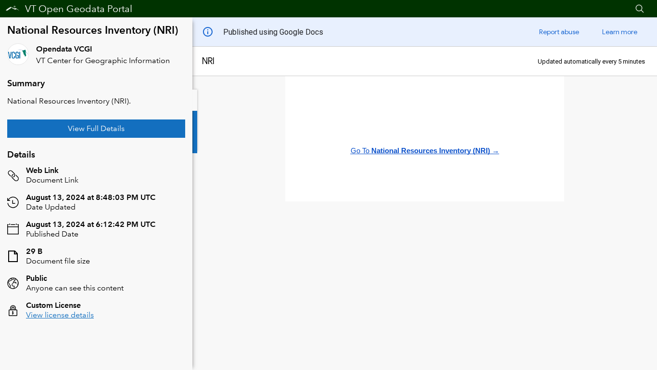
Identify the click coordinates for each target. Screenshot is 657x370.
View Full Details (96, 128)
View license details (60, 314)
